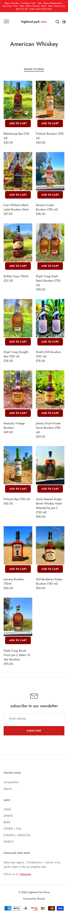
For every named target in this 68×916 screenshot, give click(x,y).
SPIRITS (8, 816)
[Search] (57, 22)
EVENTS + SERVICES (17, 835)
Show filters (34, 69)
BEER (7, 822)
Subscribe (34, 730)
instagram (25, 874)
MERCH (8, 842)
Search (8, 789)
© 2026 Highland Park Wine (34, 892)
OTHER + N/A (12, 829)
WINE (7, 809)
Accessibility (11, 782)
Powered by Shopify (34, 898)
